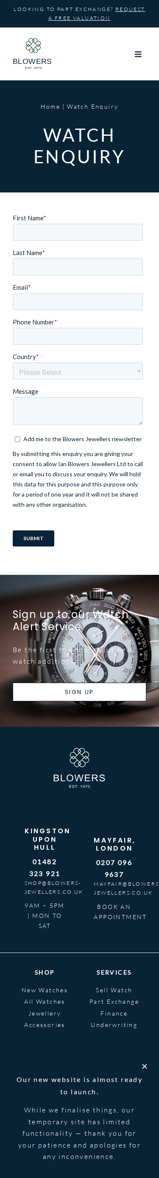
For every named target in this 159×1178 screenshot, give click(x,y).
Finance (114, 1013)
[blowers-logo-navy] (33, 41)
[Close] (145, 1066)
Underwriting (114, 1024)
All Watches (44, 1001)
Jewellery (44, 1013)
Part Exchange (114, 1001)
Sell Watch (114, 990)
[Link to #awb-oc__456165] (138, 54)
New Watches (45, 990)
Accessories (44, 1024)
